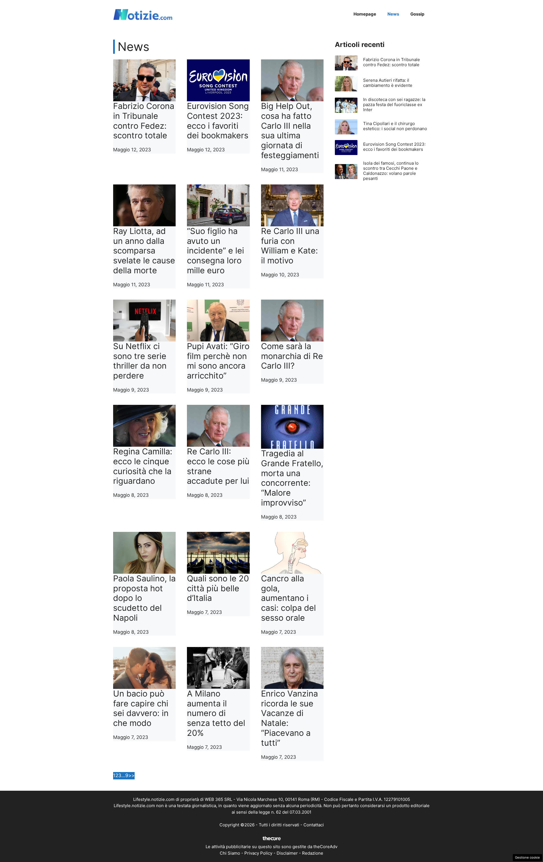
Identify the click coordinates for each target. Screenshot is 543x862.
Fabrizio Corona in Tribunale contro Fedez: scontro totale (143, 120)
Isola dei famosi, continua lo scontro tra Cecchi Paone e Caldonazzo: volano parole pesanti (391, 170)
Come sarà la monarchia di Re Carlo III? (292, 356)
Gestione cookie (527, 857)
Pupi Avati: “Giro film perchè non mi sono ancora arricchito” (218, 361)
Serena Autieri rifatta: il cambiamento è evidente (387, 83)
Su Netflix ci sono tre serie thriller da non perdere (140, 361)
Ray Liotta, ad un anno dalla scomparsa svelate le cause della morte (144, 250)
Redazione (312, 853)
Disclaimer (287, 853)
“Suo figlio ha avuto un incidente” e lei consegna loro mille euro (215, 250)
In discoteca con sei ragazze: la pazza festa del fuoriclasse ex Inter (394, 104)
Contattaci (313, 824)
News (393, 14)
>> (131, 775)
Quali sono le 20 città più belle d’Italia (218, 588)
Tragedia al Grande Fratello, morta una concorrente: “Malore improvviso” (292, 478)
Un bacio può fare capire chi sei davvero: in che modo (141, 708)
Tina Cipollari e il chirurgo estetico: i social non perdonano (395, 126)
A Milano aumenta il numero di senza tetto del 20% (216, 713)
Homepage (365, 14)
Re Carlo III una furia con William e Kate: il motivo (290, 245)
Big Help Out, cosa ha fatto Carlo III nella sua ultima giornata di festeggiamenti (290, 130)
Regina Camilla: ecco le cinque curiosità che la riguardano (142, 466)
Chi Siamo (230, 853)
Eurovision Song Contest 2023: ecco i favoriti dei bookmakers (218, 120)
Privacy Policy (258, 853)
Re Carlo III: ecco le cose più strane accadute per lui (218, 466)
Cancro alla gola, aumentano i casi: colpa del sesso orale (288, 598)
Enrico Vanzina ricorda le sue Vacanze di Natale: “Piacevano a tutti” (289, 718)
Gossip (417, 14)
